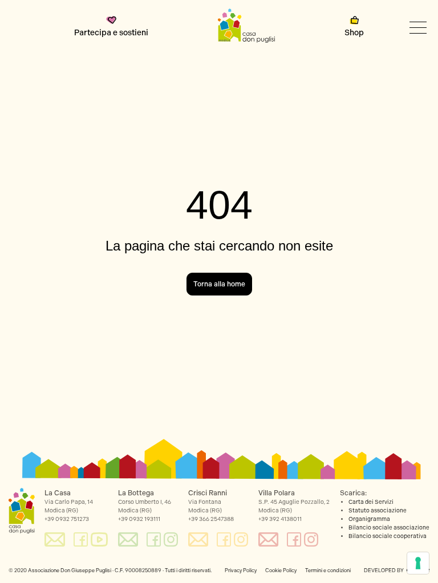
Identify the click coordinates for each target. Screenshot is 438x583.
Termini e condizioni (328, 570)
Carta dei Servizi (371, 502)
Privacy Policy (241, 570)
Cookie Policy (281, 570)
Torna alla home (219, 284)
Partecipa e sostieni (111, 33)
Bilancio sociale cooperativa (387, 536)
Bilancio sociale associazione (388, 527)
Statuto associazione (377, 510)
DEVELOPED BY (384, 570)
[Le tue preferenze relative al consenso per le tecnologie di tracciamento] (418, 563)
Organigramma (369, 519)
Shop (354, 33)
